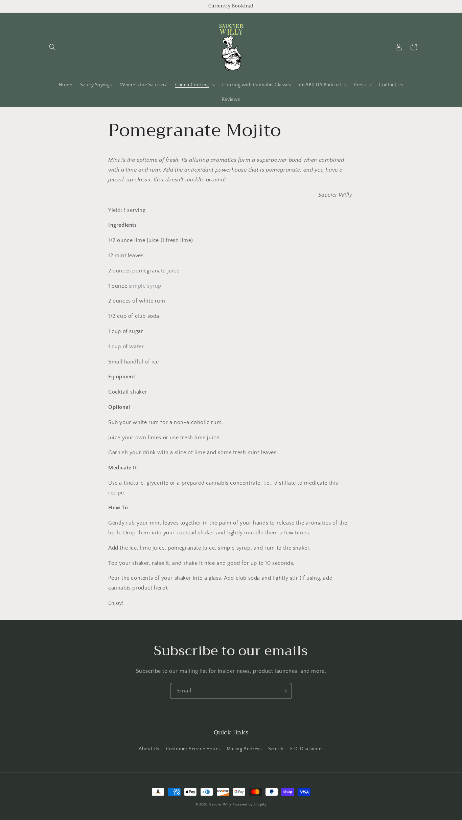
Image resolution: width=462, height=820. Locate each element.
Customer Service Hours (193, 749)
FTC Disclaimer (306, 749)
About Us (149, 749)
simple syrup (145, 286)
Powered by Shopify (250, 804)
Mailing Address (244, 749)
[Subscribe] (284, 691)
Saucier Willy (220, 804)
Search (276, 749)
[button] (52, 47)
